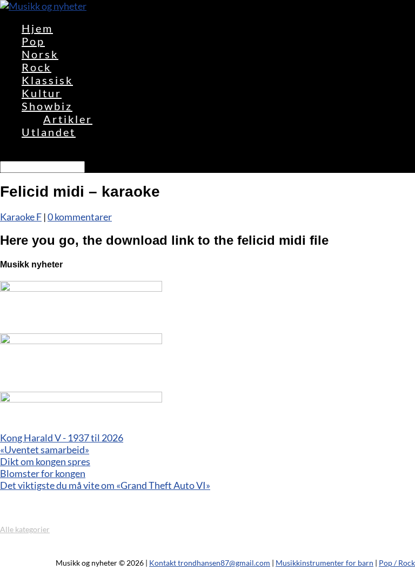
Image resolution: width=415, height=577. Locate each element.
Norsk (40, 54)
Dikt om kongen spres (45, 461)
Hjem (37, 28)
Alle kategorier (25, 529)
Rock (36, 67)
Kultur (42, 92)
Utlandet (49, 131)
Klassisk (47, 79)
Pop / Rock (397, 562)
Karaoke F (21, 217)
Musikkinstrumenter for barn (324, 562)
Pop (33, 41)
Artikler (67, 118)
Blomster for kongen (42, 473)
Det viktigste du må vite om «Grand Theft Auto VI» (105, 485)
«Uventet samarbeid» (44, 449)
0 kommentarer (80, 217)
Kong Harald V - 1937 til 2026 (61, 438)
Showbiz (47, 105)
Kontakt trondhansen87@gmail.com (209, 562)
